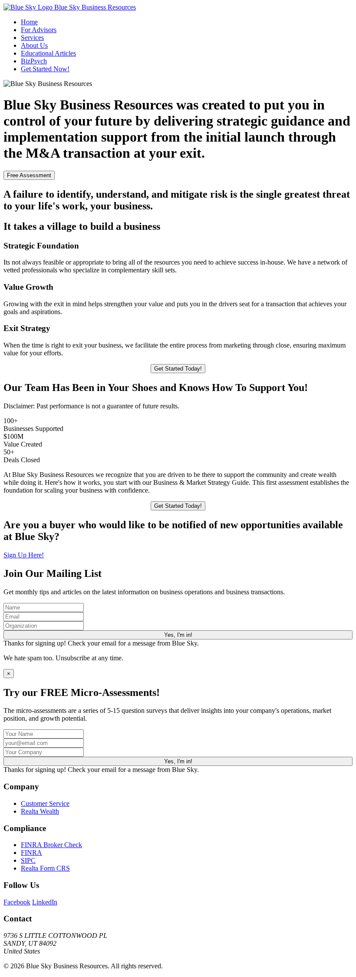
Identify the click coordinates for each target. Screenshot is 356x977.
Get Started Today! (178, 368)
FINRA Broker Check (51, 844)
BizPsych (34, 61)
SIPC (28, 860)
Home (29, 22)
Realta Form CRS (45, 868)
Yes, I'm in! (178, 635)
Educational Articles (48, 53)
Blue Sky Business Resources (94, 7)
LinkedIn (44, 902)
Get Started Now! (45, 69)
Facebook (16, 902)
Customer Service (45, 803)
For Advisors (38, 29)
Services (32, 37)
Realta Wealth (40, 811)
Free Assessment (29, 175)
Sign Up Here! (23, 555)
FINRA (31, 852)
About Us (34, 45)
